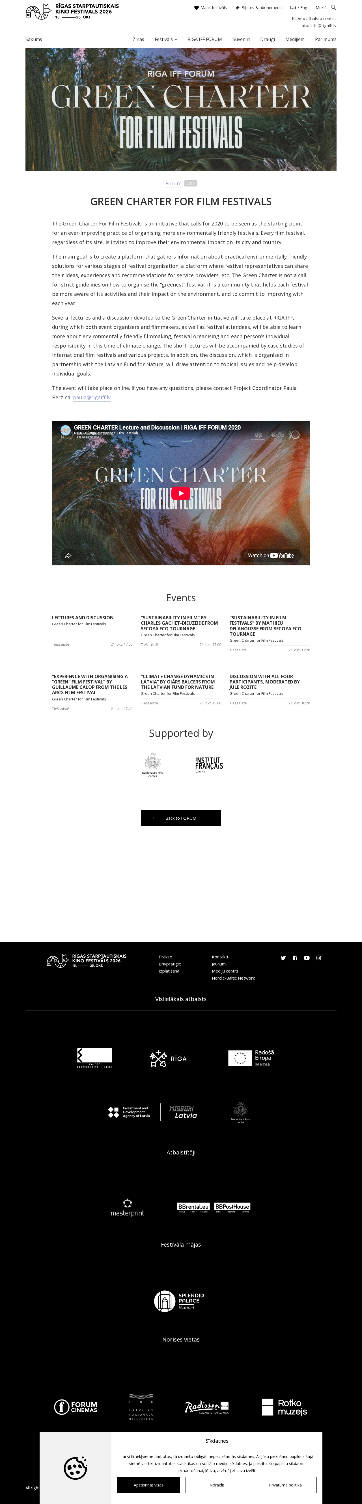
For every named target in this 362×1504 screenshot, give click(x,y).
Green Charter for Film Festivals (79, 623)
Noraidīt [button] (217, 1485)
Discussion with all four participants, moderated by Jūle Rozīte (265, 682)
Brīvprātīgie (170, 964)
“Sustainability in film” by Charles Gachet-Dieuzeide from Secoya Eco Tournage (179, 623)
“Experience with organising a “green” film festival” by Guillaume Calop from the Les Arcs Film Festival (90, 685)
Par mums (326, 39)
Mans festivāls (214, 7)
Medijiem (295, 39)
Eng (303, 7)
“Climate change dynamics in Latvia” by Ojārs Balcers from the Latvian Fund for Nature (178, 682)
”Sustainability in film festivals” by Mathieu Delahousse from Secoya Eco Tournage (265, 626)
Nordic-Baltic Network (233, 978)
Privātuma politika (285, 1485)
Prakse (165, 957)
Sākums (33, 39)
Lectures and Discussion (83, 617)
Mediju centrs (225, 971)
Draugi (267, 39)
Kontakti (220, 957)
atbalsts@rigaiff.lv (319, 25)
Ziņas (138, 39)
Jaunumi (219, 964)
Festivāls (164, 39)
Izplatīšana (169, 971)
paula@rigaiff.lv (92, 397)
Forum (173, 183)
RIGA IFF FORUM (205, 39)
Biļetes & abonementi (262, 7)
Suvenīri (241, 39)
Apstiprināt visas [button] (148, 1485)
